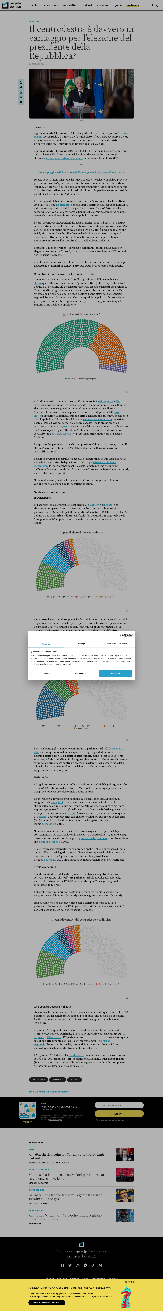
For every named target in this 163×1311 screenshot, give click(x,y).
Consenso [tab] (45, 644)
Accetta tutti (116, 674)
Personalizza (80, 674)
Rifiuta (47, 674)
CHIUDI (131, 1282)
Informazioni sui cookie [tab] (117, 643)
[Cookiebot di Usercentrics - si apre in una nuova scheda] (122, 636)
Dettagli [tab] (81, 643)
